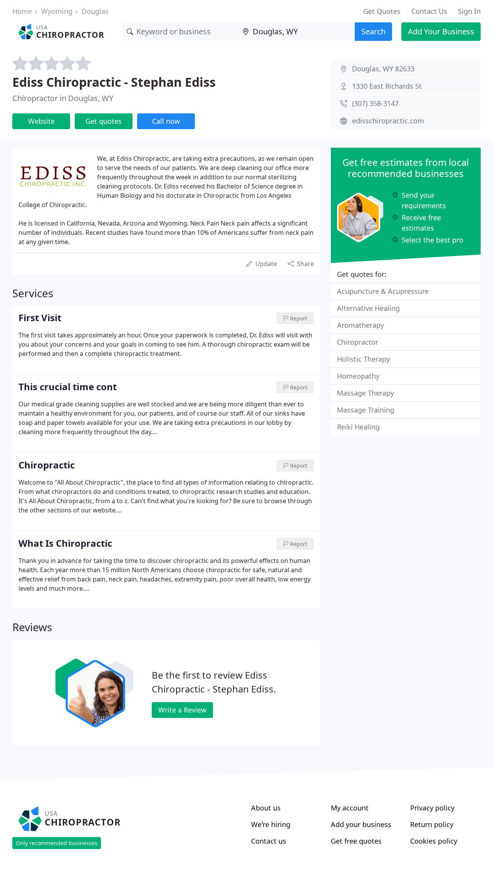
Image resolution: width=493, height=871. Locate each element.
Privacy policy (432, 807)
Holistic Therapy (363, 359)
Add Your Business (441, 31)
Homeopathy (358, 376)
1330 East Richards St (387, 86)
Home (22, 11)
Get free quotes (356, 841)
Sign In (469, 11)
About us (266, 807)
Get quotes (104, 121)
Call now (166, 121)
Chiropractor (357, 342)
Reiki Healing (358, 426)
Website (41, 121)
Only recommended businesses (56, 843)
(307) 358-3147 (375, 103)
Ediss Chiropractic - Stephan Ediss (114, 82)
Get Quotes (382, 11)
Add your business (361, 824)
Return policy (431, 824)
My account (350, 807)
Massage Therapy (365, 393)
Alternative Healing (368, 308)
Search (373, 31)
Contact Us (429, 11)
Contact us (268, 841)
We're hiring (270, 824)
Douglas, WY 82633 (383, 68)
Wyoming (56, 11)
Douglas (95, 11)
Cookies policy (433, 841)
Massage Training (365, 409)
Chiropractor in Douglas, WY (62, 98)
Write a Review (182, 709)
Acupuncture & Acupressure (383, 291)
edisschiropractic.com (388, 120)
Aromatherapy (360, 325)
